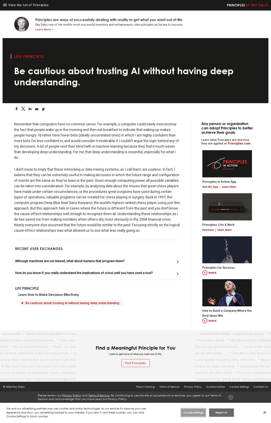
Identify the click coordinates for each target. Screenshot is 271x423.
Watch (212, 272)
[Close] (264, 412)
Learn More (43, 29)
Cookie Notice (215, 386)
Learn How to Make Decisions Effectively (48, 295)
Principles (248, 5)
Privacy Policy (193, 386)
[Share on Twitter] (24, 109)
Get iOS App (210, 186)
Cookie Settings (193, 412)
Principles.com (239, 143)
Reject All (221, 412)
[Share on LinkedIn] (31, 109)
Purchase (208, 229)
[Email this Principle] (37, 109)
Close (230, 397)
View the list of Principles (28, 5)
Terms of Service (169, 386)
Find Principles (135, 363)
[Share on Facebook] (17, 109)
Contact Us (261, 386)
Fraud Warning (145, 386)
